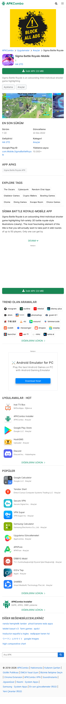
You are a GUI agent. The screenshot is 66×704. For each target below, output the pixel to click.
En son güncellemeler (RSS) (43, 686)
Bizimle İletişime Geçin (51, 672)
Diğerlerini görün (32, 340)
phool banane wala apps (40, 623)
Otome (7, 202)
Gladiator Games (12, 195)
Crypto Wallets (30, 195)
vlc (24, 321)
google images (31, 638)
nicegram (12, 308)
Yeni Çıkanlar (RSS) (12, 691)
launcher (12, 334)
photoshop (36, 315)
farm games (26, 628)
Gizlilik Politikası (10, 672)
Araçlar (21, 87)
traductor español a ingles (16, 633)
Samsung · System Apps (15, 686)
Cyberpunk (23, 189)
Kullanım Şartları (52, 667)
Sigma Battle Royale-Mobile (32, 56)
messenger (26, 328)
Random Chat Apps (41, 189)
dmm (10, 315)
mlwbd (40, 308)
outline (27, 308)
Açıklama (8, 87)
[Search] (61, 654)
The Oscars (9, 189)
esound (37, 321)
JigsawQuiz (8, 682)
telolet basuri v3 (11, 628)
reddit (10, 328)
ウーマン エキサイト (13, 638)
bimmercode (54, 321)
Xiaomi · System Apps (27, 682)
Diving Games (20, 202)
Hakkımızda (36, 667)
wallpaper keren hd (40, 633)
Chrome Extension (13, 677)
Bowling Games (47, 195)
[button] (56, 3)
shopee (42, 328)
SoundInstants (50, 677)
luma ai (50, 334)
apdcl (36, 628)
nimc (38, 334)
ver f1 (26, 334)
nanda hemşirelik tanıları (15, 623)
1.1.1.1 (21, 315)
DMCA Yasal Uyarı (29, 672)
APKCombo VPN (32, 677)
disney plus (56, 308)
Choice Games (53, 202)
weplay (56, 328)
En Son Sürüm (12, 123)
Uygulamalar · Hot (17, 398)
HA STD (19, 64)
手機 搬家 (12, 321)
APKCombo (8, 50)
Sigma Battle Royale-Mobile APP (27, 211)
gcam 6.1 (53, 315)
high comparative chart (14, 643)
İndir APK (35, 71)
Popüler (8, 470)
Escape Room (36, 202)
